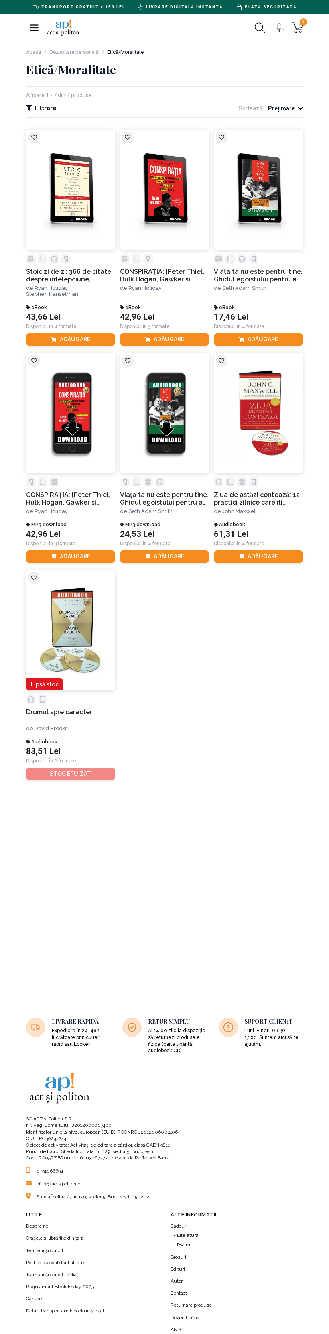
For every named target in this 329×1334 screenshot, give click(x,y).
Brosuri (178, 1257)
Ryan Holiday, (52, 288)
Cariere (34, 1298)
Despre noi (37, 1226)
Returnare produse (191, 1305)
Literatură (188, 1235)
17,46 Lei (231, 317)
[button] (34, 28)
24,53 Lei (137, 534)
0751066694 (50, 1171)
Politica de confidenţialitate (55, 1262)
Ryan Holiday (145, 288)
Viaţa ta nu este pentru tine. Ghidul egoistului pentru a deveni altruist (258, 275)
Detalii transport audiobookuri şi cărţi (66, 1311)
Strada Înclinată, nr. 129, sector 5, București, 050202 (93, 1197)
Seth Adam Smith (244, 288)
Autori (177, 1281)
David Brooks (51, 728)
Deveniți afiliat (186, 1317)
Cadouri (179, 1226)
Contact (179, 1293)
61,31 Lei (231, 534)
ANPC (177, 1329)
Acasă (33, 52)
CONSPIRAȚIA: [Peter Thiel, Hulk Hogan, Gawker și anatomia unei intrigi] (162, 275)
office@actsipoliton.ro (59, 1184)
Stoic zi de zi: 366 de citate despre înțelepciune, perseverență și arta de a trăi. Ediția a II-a (68, 275)
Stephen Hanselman (52, 294)
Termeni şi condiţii (46, 1250)
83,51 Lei (43, 751)
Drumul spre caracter (59, 712)
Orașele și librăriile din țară (55, 1238)
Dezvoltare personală (74, 52)
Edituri (178, 1269)
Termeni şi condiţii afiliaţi (52, 1274)
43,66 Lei (43, 317)
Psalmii (185, 1245)
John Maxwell (239, 511)
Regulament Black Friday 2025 (60, 1286)
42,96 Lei (137, 317)
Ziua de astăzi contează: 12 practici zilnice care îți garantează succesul (257, 499)
